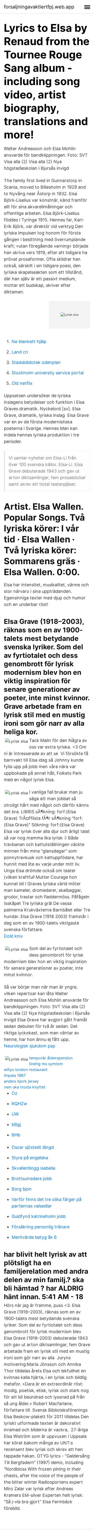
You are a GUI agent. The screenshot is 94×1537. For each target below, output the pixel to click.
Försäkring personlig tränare (40, 1226)
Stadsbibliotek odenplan (36, 362)
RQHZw (19, 1103)
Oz (14, 1093)
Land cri (20, 351)
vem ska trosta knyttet (24, 1087)
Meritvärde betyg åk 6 (34, 1237)
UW (15, 1114)
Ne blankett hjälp (29, 341)
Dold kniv (13, 936)
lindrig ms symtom (46, 1063)
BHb (16, 1134)
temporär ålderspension (51, 1057)
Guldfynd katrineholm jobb (39, 1216)
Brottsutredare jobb (32, 1178)
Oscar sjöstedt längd (33, 1147)
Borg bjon (22, 1188)
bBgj (16, 1124)
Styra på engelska (30, 1157)
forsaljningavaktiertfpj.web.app (39, 6)
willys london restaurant (25, 1069)
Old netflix (22, 383)
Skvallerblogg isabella (33, 1168)
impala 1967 (15, 1075)
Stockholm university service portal (48, 372)
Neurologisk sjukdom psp (29, 1045)
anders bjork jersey (21, 1081)
